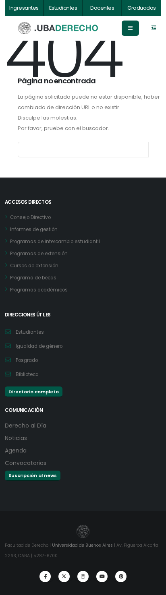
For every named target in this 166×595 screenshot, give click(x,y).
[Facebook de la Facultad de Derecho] (45, 576)
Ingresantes (24, 8)
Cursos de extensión (34, 265)
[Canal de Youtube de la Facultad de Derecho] (102, 576)
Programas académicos (39, 290)
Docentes (102, 8)
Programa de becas (33, 278)
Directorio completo (33, 391)
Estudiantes (63, 8)
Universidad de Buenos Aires (82, 545)
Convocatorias (25, 463)
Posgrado (27, 360)
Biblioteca (27, 374)
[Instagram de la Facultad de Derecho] (83, 576)
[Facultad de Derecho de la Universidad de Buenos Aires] (58, 28)
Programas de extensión (39, 253)
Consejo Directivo (30, 217)
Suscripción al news (32, 475)
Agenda (16, 450)
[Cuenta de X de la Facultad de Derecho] (64, 576)
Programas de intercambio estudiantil (55, 241)
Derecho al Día (25, 425)
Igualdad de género (39, 346)
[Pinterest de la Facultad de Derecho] (121, 576)
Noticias (16, 438)
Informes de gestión (34, 229)
